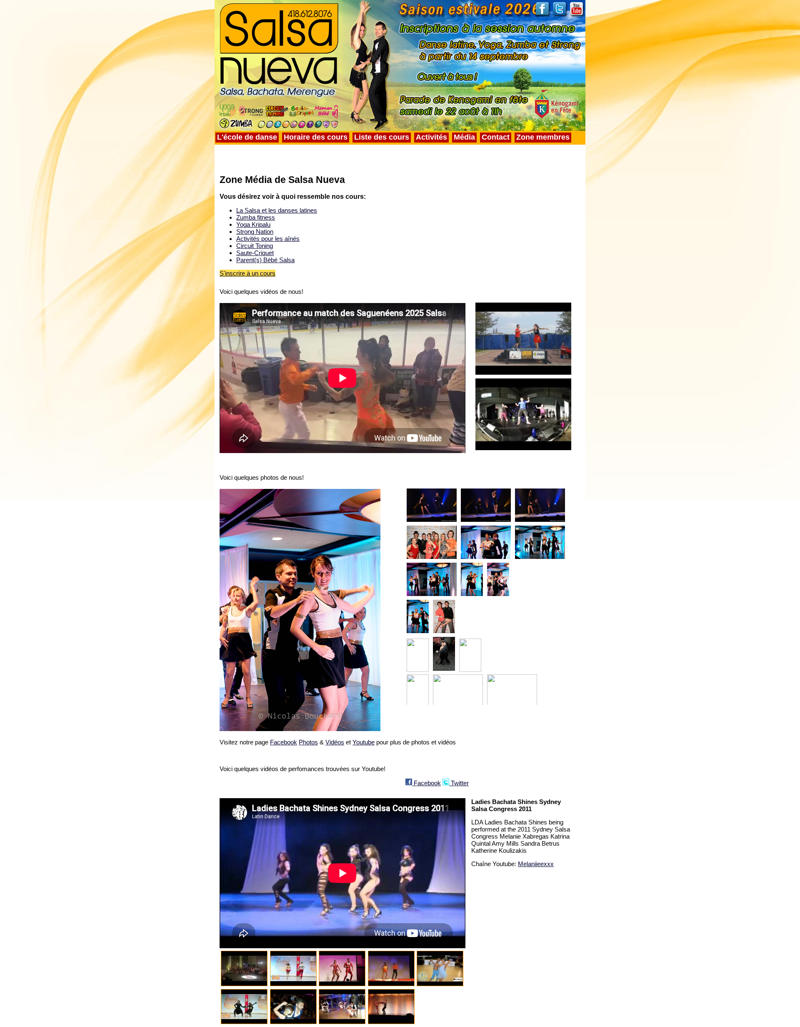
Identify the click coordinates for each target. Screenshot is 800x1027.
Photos (308, 742)
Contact (496, 137)
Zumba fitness (255, 217)
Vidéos (334, 742)
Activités (431, 137)
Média (464, 137)
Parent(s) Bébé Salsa (265, 259)
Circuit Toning (254, 245)
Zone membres (543, 137)
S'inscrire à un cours (247, 273)
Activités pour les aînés (268, 238)
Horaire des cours (316, 137)
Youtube (363, 742)
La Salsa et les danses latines (276, 210)
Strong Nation (254, 231)
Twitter (459, 783)
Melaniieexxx (536, 863)
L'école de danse (247, 137)
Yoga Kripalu (253, 224)
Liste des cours (381, 137)
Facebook (283, 742)
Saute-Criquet (255, 252)
